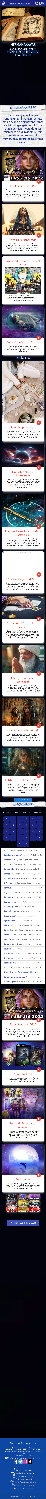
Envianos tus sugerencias (23, 1479)
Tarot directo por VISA (23, 186)
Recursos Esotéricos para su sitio (23, 1482)
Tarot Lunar (23, 1179)
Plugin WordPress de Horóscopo (23, 1485)
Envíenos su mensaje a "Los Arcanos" (23, 1458)
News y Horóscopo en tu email (23, 1473)
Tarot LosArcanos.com (23, 1443)
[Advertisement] (23, 80)
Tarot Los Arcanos (20, 3)
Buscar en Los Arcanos (23, 1470)
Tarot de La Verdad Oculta (23, 342)
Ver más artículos (23, 800)
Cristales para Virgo (23, 427)
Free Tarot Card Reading (24, 1489)
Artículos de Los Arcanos (23, 1476)
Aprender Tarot (23, 1074)
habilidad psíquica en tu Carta (23, 780)
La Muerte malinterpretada (23, 730)
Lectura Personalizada (23, 239)
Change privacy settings (23, 1455)
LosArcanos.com (29, 1496)
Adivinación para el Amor (23, 579)
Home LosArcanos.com (23, 1223)
